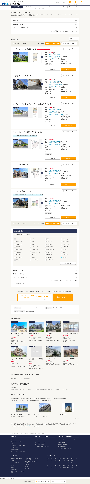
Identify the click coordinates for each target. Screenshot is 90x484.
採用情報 (57, 2)
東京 (56, 458)
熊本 (76, 458)
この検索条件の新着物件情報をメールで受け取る (65, 31)
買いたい (17, 6)
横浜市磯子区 (57, 54)
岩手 (47, 462)
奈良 (64, 465)
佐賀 (72, 465)
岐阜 (60, 462)
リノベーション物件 (14, 465)
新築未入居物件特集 (62, 442)
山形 (47, 467)
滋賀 (64, 458)
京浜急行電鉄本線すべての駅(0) (22, 234)
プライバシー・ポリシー (15, 439)
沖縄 (76, 465)
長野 (60, 460)
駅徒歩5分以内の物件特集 (63, 444)
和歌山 (64, 467)
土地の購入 (13, 467)
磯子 (60, 56)
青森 (47, 460)
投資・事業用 (73, 6)
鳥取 (68, 458)
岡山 (68, 462)
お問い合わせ (68, 69)
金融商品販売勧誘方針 (15, 449)
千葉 (51, 467)
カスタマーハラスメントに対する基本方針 (18, 451)
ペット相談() (14, 378)
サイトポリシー (14, 443)
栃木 (51, 462)
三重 (60, 467)
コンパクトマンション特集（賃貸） (64, 440)
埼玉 (51, 465)
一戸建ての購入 (14, 469)
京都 (64, 460)
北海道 (48, 458)
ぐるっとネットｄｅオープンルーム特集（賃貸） (67, 439)
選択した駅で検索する (67, 263)
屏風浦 (56, 58)
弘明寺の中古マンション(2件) (17, 389)
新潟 (56, 462)
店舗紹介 (27, 464)
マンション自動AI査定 (15, 462)
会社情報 (63, 2)
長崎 (72, 467)
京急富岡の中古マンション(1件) (60, 389)
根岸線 (50, 83)
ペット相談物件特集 (62, 446)
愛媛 (72, 460)
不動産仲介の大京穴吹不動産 (16, 458)
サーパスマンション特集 (39, 444)
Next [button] (42, 57)
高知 (72, 462)
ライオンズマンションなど (39, 442)
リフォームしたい (61, 6)
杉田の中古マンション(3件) (46, 389)
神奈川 (56, 460)
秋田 (47, 465)
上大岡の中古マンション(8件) (32, 389)
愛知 (60, 465)
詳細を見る (52, 69)
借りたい (39, 6)
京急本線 (51, 58)
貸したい (50, 6)
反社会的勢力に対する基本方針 (16, 441)
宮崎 (76, 462)
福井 (56, 467)
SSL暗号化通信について (15, 447)
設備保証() (27, 378)
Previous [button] (14, 57)
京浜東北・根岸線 (53, 56)
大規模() (21, 378)
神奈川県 (51, 54)
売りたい (28, 6)
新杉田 (61, 114)
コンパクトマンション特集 (39, 439)
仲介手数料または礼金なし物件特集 (64, 448)
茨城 (51, 460)
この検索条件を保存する (20, 283)
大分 (76, 460)
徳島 (68, 467)
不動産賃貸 (27, 426)
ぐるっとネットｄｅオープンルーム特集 (42, 446)
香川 (72, 458)
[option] (20, 57)
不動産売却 (13, 460)
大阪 (64, 462)
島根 (68, 460)
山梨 (60, 458)
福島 (51, 458)
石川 (56, 465)
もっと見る (76, 418)
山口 (68, 465)
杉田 (56, 112)
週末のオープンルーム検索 (39, 440)
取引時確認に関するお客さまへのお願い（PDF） (20, 445)
